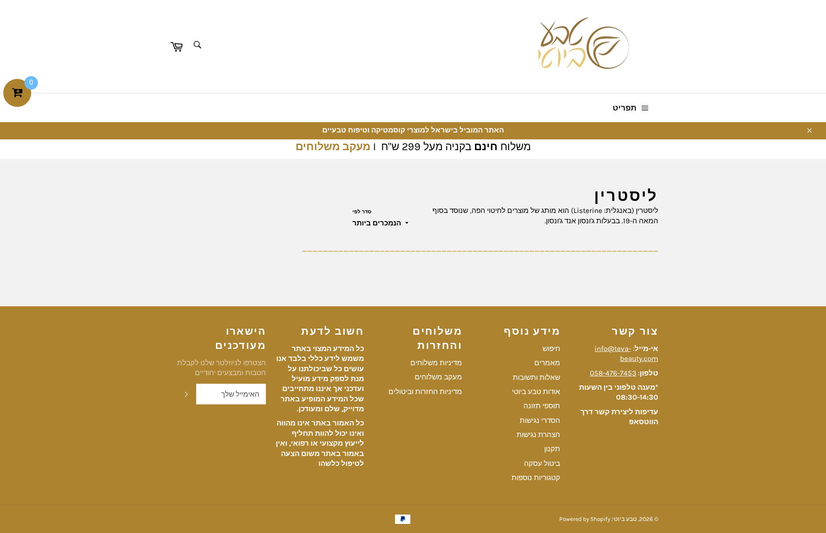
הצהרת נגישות (538, 434)
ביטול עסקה (542, 463)
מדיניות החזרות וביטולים (425, 391)
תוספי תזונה (542, 405)
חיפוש (551, 348)
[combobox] (196, 45)
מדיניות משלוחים (436, 362)
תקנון (552, 448)
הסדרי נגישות (540, 420)
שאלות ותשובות (536, 377)
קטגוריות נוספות (536, 477)
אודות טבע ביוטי (536, 391)
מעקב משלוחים (333, 146)
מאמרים (547, 362)
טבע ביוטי (624, 519)
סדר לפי (361, 212)
